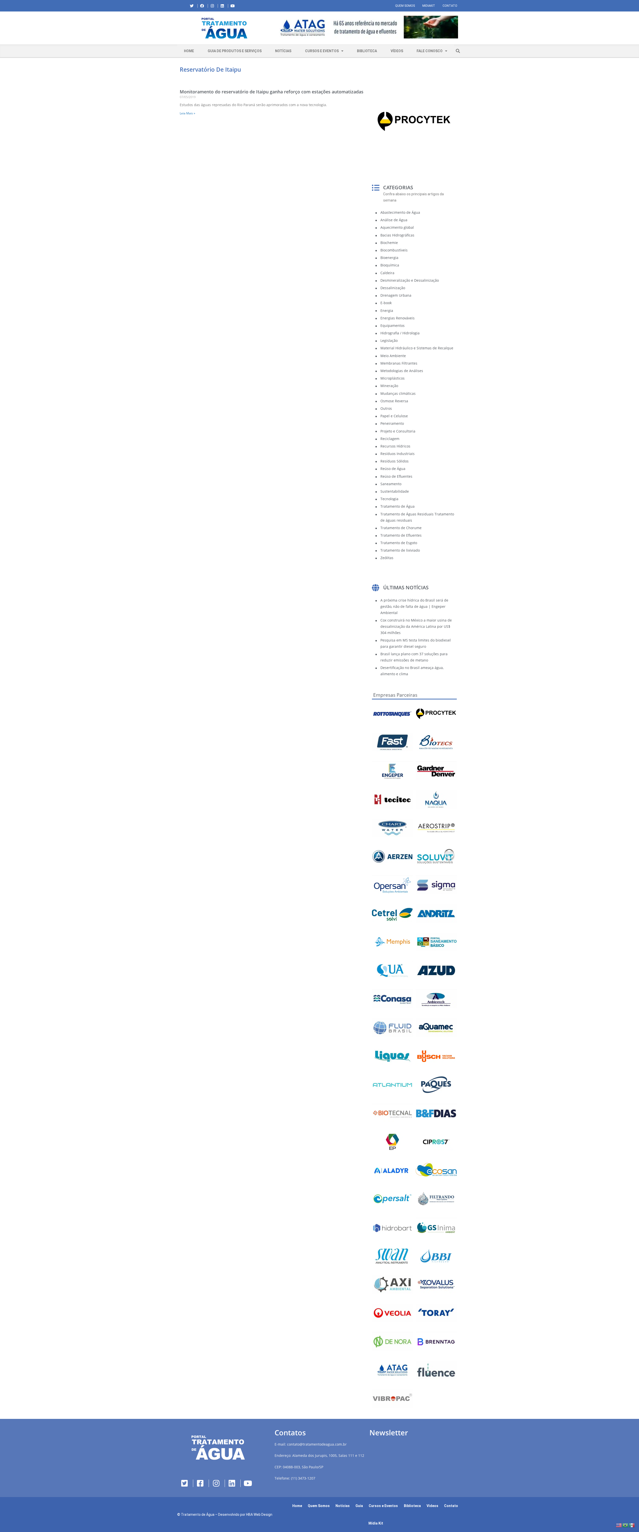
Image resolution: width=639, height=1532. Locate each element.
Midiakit (428, 5)
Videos (432, 1506)
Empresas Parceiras (395, 695)
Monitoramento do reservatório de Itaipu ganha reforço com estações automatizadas (271, 92)
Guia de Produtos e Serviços (235, 51)
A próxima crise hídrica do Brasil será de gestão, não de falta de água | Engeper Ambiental (414, 606)
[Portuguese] (625, 1525)
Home (189, 51)
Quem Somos (405, 5)
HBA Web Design (259, 1515)
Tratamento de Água (197, 1515)
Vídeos (397, 51)
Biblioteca (367, 51)
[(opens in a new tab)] (367, 27)
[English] (619, 1525)
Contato (450, 5)
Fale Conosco (430, 51)
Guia (359, 1506)
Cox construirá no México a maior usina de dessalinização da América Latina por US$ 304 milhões (416, 626)
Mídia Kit (375, 1523)
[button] (276, 28)
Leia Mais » (187, 113)
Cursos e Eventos (322, 51)
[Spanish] (632, 1525)
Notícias (283, 51)
